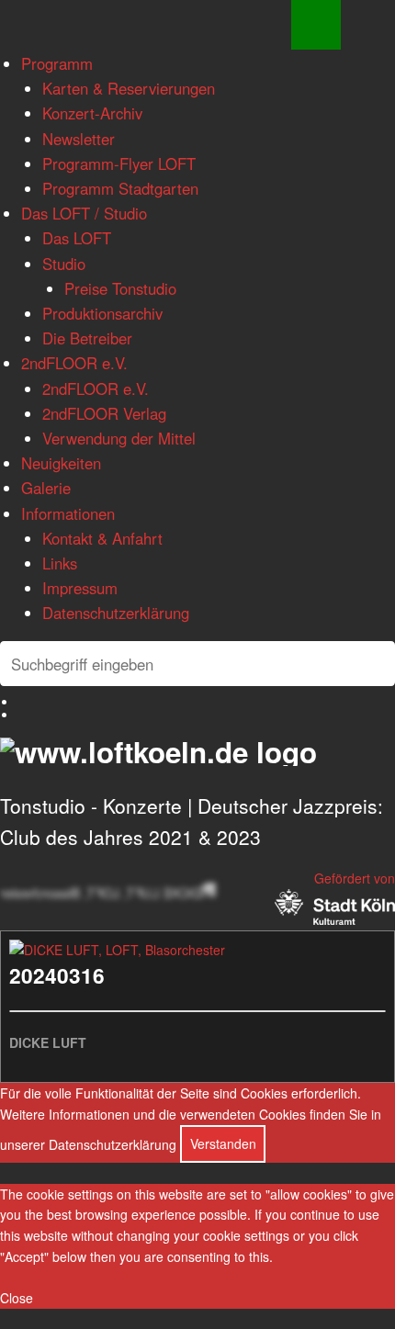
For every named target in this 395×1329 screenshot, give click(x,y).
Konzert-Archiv (92, 113)
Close (16, 1298)
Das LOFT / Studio (84, 213)
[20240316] (117, 949)
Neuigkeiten (61, 463)
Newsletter (78, 139)
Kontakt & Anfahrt (102, 538)
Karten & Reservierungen (128, 88)
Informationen (68, 513)
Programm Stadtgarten (120, 188)
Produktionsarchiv (102, 313)
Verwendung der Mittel (119, 438)
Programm (57, 63)
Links (59, 563)
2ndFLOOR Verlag (104, 413)
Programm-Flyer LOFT (119, 163)
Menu (316, 25)
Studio (63, 264)
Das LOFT (76, 238)
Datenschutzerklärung (115, 613)
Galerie (46, 488)
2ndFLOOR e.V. (74, 363)
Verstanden (223, 1143)
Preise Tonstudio (120, 288)
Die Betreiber (87, 338)
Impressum (80, 588)
